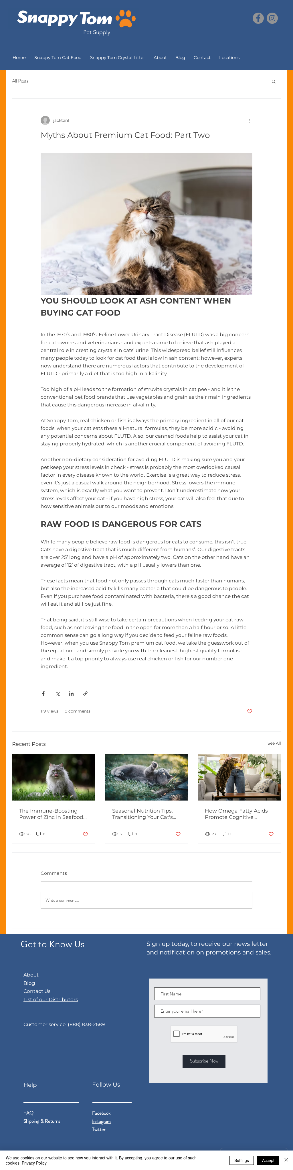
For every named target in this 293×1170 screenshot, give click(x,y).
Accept (268, 1160)
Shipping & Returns (42, 1121)
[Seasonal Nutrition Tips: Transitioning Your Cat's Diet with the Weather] (146, 777)
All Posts (20, 81)
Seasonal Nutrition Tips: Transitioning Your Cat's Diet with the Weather (142, 814)
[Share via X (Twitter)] (57, 693)
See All (274, 743)
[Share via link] (85, 693)
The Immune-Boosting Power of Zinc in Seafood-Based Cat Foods (52, 814)
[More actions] (249, 120)
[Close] (286, 1160)
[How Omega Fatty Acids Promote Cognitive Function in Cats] (239, 777)
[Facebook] (258, 18)
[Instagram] (272, 18)
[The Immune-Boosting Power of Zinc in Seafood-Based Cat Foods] (53, 777)
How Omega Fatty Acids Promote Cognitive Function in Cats (236, 814)
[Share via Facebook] (43, 693)
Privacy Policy (34, 1163)
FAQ (28, 1112)
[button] (273, 81)
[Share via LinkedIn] (71, 693)
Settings (241, 1160)
